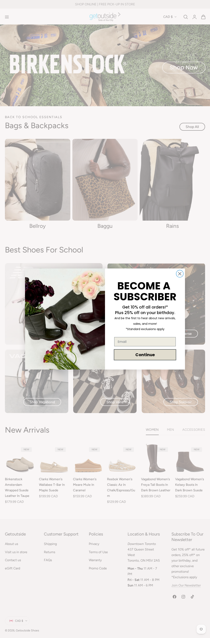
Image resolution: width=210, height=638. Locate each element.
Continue (145, 355)
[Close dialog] (179, 273)
